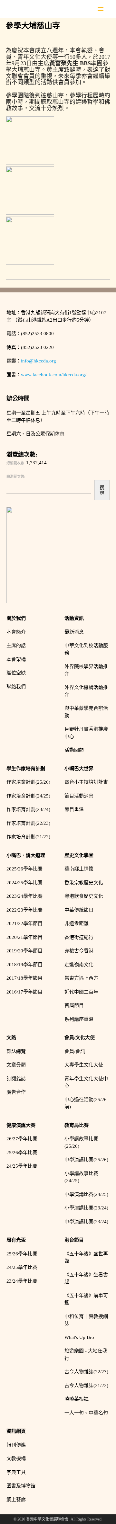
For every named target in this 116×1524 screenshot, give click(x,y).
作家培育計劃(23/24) (28, 809)
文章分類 (16, 1064)
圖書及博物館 (20, 1485)
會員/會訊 (74, 1051)
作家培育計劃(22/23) (28, 823)
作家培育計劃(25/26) (28, 782)
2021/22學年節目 (24, 923)
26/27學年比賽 (21, 1138)
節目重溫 (74, 809)
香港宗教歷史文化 (83, 882)
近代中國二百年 (81, 991)
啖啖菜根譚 (76, 1399)
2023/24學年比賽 (24, 896)
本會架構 (16, 659)
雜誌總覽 (16, 1051)
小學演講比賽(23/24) (86, 1207)
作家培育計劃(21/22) (28, 836)
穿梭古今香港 (78, 950)
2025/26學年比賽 (24, 868)
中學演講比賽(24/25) (86, 1194)
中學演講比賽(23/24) (86, 1221)
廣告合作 (16, 1092)
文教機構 (16, 1458)
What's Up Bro (79, 1337)
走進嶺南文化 (78, 964)
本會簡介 (16, 632)
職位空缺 (16, 672)
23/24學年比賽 (21, 1281)
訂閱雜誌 (16, 1078)
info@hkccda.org (38, 360)
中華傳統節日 (78, 910)
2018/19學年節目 (24, 964)
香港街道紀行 (78, 937)
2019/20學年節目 (24, 950)
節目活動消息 (78, 795)
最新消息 (74, 632)
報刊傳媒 (16, 1445)
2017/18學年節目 (24, 978)
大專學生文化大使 (83, 1064)
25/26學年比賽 (21, 1152)
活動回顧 (74, 750)
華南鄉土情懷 (78, 868)
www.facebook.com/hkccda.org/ (53, 374)
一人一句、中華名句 (86, 1412)
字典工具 (16, 1472)
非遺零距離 (76, 923)
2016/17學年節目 (24, 991)
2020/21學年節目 (24, 937)
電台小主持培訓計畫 (86, 782)
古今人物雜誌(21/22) (86, 1385)
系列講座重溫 (78, 1019)
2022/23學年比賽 (24, 910)
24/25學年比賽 (21, 1166)
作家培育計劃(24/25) (28, 795)
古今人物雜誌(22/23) (86, 1371)
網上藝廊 (16, 1499)
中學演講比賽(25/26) (86, 1159)
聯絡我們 (16, 686)
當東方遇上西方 (81, 978)
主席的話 (16, 645)
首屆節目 (74, 1005)
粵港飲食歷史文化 (83, 896)
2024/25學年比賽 (24, 882)
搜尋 (102, 490)
